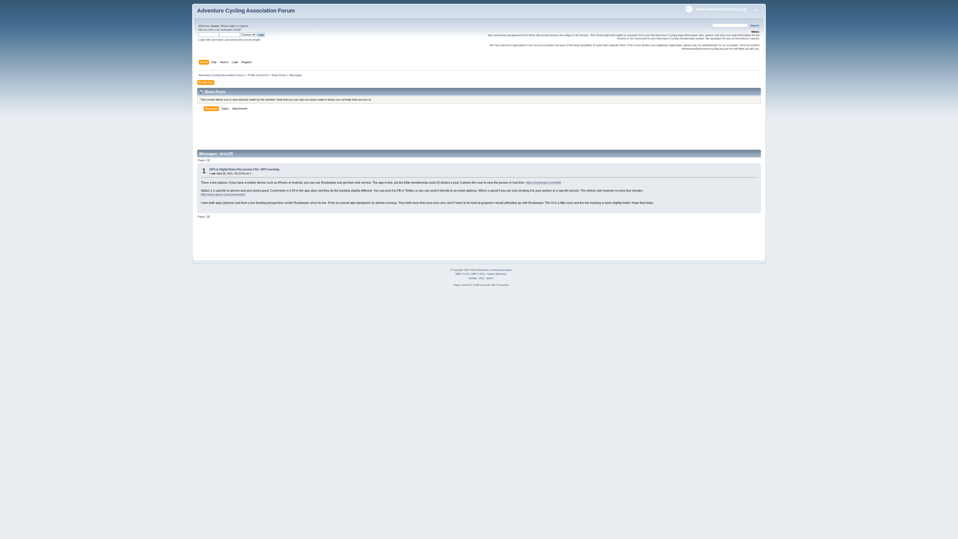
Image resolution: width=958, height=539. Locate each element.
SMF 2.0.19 (462, 273)
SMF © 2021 (478, 273)
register (243, 25)
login (232, 25)
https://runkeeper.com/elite (543, 182)
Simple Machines (496, 273)
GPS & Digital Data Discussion (230, 169)
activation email (230, 29)
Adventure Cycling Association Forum (246, 10)
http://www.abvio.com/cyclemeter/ (223, 194)
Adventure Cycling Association (494, 270)
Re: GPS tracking (267, 169)
